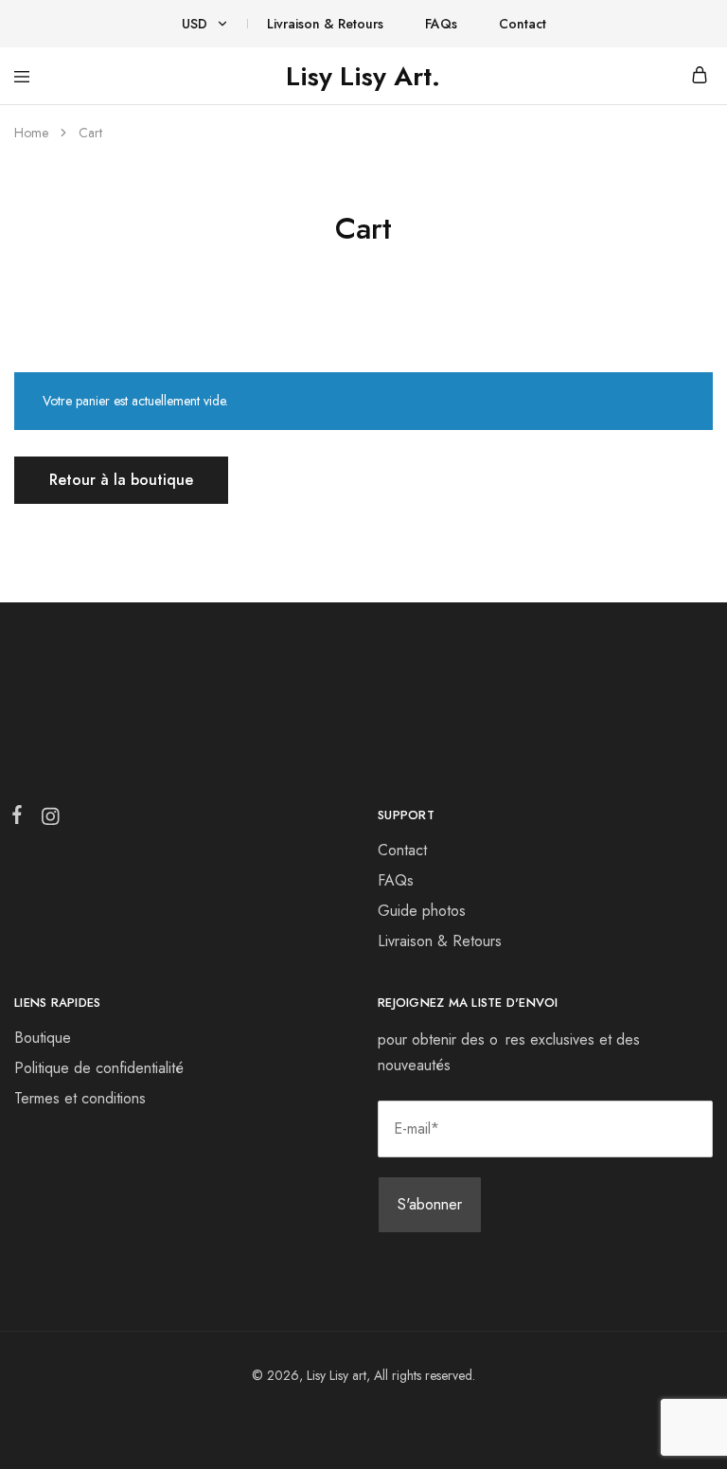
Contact (522, 23)
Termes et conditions (80, 1098)
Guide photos (422, 911)
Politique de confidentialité (99, 1068)
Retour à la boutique (121, 480)
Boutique (42, 1037)
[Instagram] (46, 820)
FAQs (441, 23)
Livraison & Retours (325, 23)
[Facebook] (21, 818)
